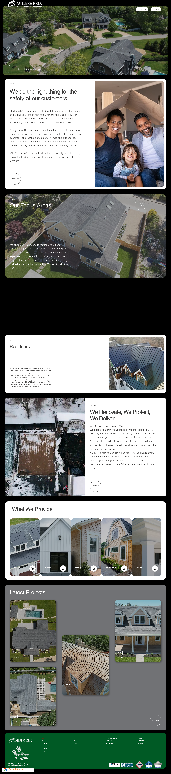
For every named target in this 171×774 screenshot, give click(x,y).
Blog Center (77, 738)
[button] (82, 494)
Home (43, 738)
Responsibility (46, 754)
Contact (76, 743)
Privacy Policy (110, 740)
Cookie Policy (110, 743)
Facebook (141, 738)
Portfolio (44, 751)
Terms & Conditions (111, 738)
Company (44, 741)
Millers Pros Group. (19, 765)
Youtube (140, 743)
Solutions (44, 748)
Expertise (44, 743)
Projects (44, 746)
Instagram (141, 740)
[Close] (32, 568)
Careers (76, 741)
